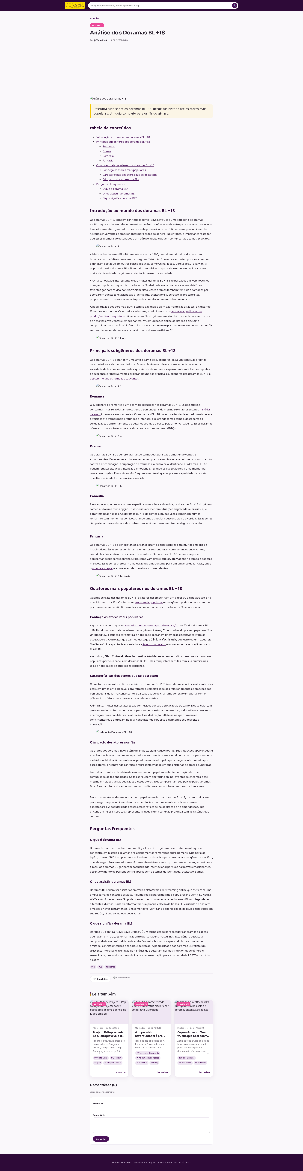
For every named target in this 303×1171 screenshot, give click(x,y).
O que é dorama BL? (115, 189)
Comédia (108, 156)
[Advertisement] (151, 71)
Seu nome (98, 1103)
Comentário (99, 1115)
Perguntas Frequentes (110, 184)
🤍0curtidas (100, 979)
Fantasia (108, 160)
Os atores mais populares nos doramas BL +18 (125, 165)
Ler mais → (120, 1072)
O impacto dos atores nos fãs (121, 179)
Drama (107, 151)
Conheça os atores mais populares (124, 170)
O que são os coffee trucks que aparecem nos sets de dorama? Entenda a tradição (192, 1038)
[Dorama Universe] (75, 5)
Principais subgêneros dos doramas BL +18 (123, 141)
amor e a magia (102, 568)
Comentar (101, 1139)
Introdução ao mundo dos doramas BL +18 (123, 137)
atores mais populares (149, 602)
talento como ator (154, 644)
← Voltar (94, 18)
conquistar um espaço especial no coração (151, 625)
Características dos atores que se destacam (130, 174)
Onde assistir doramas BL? (119, 193)
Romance (109, 146)
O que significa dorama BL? (120, 198)
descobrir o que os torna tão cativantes (114, 378)
